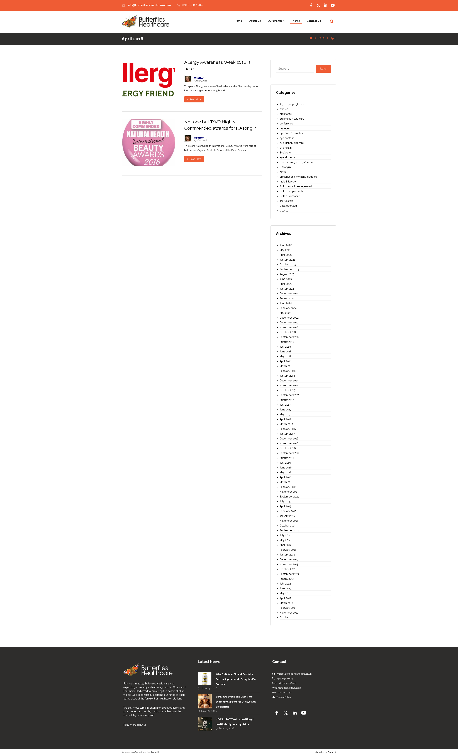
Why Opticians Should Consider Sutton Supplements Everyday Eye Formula (236, 679)
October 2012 (288, 617)
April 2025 (285, 283)
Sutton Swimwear (289, 196)
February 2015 (288, 511)
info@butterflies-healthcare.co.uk (293, 673)
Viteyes (284, 210)
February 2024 (288, 308)
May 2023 (285, 312)
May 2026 (285, 250)
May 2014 (285, 540)
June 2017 (285, 409)
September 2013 (289, 574)
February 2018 (288, 370)
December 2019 (289, 322)
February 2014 (288, 549)
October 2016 (288, 448)
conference (286, 123)
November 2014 (289, 520)
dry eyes (285, 128)
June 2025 (286, 279)
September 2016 (289, 453)
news (283, 171)
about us (141, 724)
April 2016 (285, 477)
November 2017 (289, 385)
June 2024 (286, 303)
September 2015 (289, 496)
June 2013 (285, 588)
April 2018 (285, 361)
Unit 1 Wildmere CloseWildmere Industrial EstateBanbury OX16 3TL (286, 688)
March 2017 (286, 424)
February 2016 (288, 486)
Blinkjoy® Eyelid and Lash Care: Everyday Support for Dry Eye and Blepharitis (236, 701)
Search (323, 68)
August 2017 (287, 399)
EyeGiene (285, 152)
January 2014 (287, 554)
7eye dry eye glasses (292, 104)
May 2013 (285, 593)
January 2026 (287, 259)
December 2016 (289, 438)
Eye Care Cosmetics (291, 133)
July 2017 (285, 404)
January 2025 (287, 288)
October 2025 (288, 264)
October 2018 (288, 332)
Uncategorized (288, 205)
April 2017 (285, 419)
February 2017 (288, 428)
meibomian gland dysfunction (297, 162)
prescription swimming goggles (298, 176)
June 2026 (286, 245)
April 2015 (285, 506)
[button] (311, 5)
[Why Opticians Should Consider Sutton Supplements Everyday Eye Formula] (205, 679)
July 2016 (285, 462)
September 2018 (289, 337)
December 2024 (289, 293)
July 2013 (285, 583)
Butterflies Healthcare (292, 118)
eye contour (287, 138)
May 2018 (285, 356)
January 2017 (287, 433)
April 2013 (285, 598)
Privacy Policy (283, 697)
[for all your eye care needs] (145, 21)
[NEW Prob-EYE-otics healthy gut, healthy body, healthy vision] (205, 724)
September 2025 (289, 269)
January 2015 (287, 515)
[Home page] (311, 37)
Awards (284, 109)
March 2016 (286, 482)
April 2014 (285, 545)
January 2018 (287, 375)
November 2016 (289, 443)
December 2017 (289, 380)
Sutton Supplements (291, 191)
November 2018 (289, 327)
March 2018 (286, 366)
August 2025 (287, 274)
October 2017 (287, 390)
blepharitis (286, 113)
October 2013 (288, 569)
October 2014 (288, 525)
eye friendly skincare (292, 142)
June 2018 (286, 351)
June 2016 (286, 467)
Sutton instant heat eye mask (296, 186)
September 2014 (289, 530)
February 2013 (288, 607)
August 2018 (287, 341)
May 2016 (285, 472)
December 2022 (289, 317)
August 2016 (287, 457)
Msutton (199, 78)
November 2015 (289, 491)
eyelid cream (287, 157)
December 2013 (289, 559)
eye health (286, 147)
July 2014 (285, 535)
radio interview (288, 181)
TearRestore (286, 200)
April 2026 (286, 254)
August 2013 (287, 578)
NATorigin (285, 167)
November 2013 (289, 564)
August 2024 (287, 298)
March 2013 (286, 603)
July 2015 (285, 501)
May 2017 (285, 414)
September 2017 (289, 395)
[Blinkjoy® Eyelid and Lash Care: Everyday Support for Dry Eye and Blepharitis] (205, 701)
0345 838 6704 (284, 678)
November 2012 (289, 612)
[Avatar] (187, 78)
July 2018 (285, 346)
